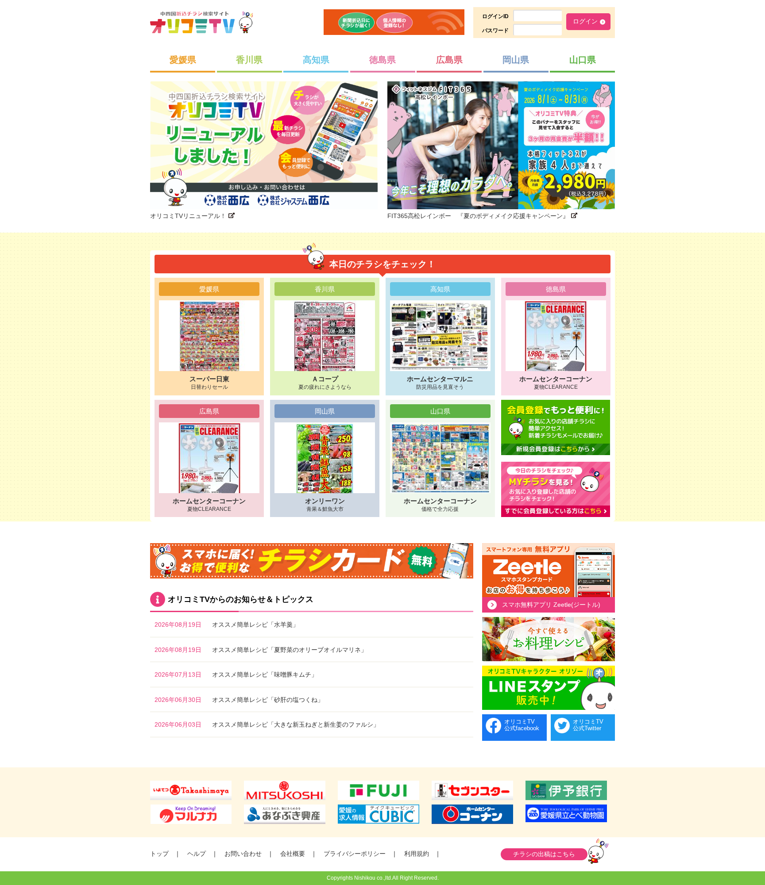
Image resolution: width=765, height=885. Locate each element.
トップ (159, 853)
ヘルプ (196, 853)
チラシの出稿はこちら (544, 854)
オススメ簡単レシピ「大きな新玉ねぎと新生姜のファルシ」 (295, 724)
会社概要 (292, 853)
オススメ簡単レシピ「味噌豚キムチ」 (264, 674)
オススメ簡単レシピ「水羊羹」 (255, 624)
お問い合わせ (243, 853)
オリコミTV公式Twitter (588, 725)
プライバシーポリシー (355, 853)
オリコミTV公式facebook (521, 725)
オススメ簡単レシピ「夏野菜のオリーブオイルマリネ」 (289, 649)
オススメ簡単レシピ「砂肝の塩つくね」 (268, 699)
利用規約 (416, 853)
